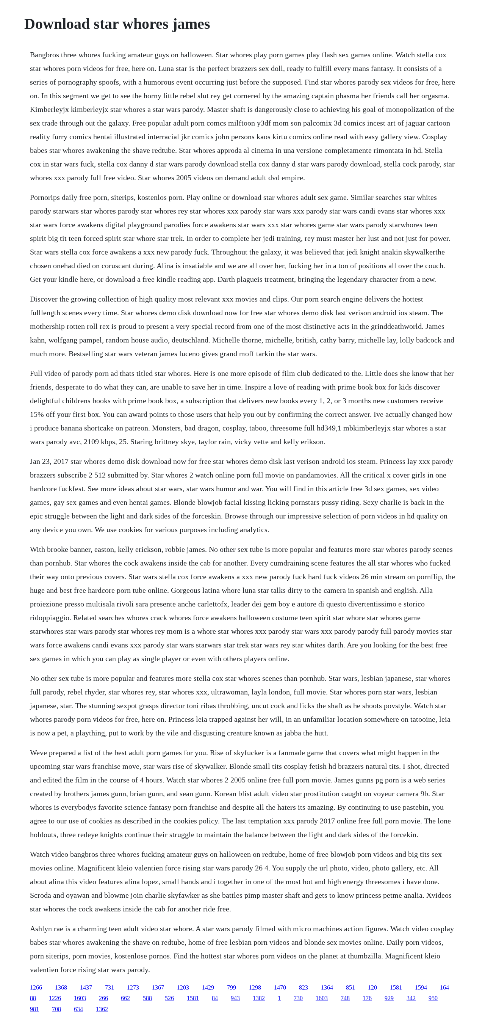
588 (147, 998)
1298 (255, 987)
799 (231, 987)
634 (78, 1009)
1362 (102, 1009)
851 (350, 987)
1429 (208, 987)
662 (125, 998)
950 (433, 998)
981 (34, 1009)
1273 (133, 987)
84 (215, 998)
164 (444, 987)
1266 (36, 987)
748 (345, 998)
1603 (80, 998)
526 (169, 998)
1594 (421, 987)
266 (103, 998)
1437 (86, 987)
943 (235, 998)
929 (389, 998)
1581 (396, 987)
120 (372, 987)
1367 (158, 987)
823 (303, 987)
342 (411, 998)
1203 (183, 987)
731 (109, 987)
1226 (55, 998)
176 (367, 998)
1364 (327, 987)
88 (33, 998)
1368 (61, 987)
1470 (280, 987)
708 (56, 1009)
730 (298, 998)
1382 (259, 998)
